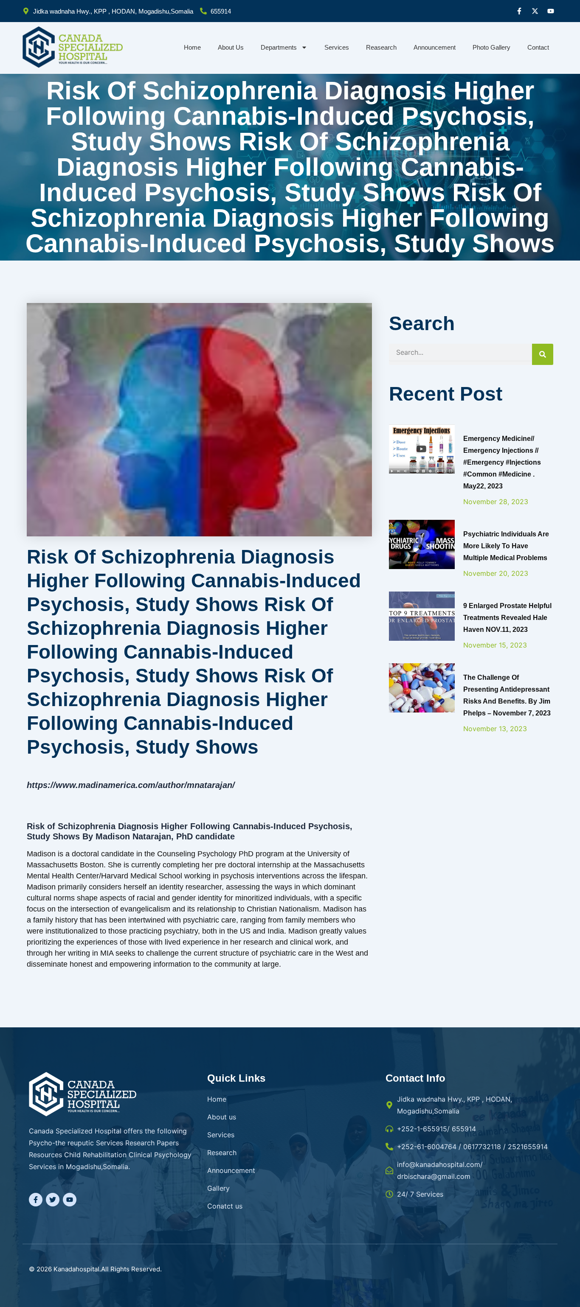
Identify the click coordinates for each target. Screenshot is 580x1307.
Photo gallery (491, 47)
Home (192, 47)
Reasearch (381, 47)
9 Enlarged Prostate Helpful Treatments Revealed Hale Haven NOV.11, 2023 (507, 617)
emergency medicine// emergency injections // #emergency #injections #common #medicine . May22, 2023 (502, 462)
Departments (279, 47)
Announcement (435, 47)
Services (336, 47)
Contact (538, 47)
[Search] (542, 354)
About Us (231, 47)
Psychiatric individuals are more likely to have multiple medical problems (506, 545)
